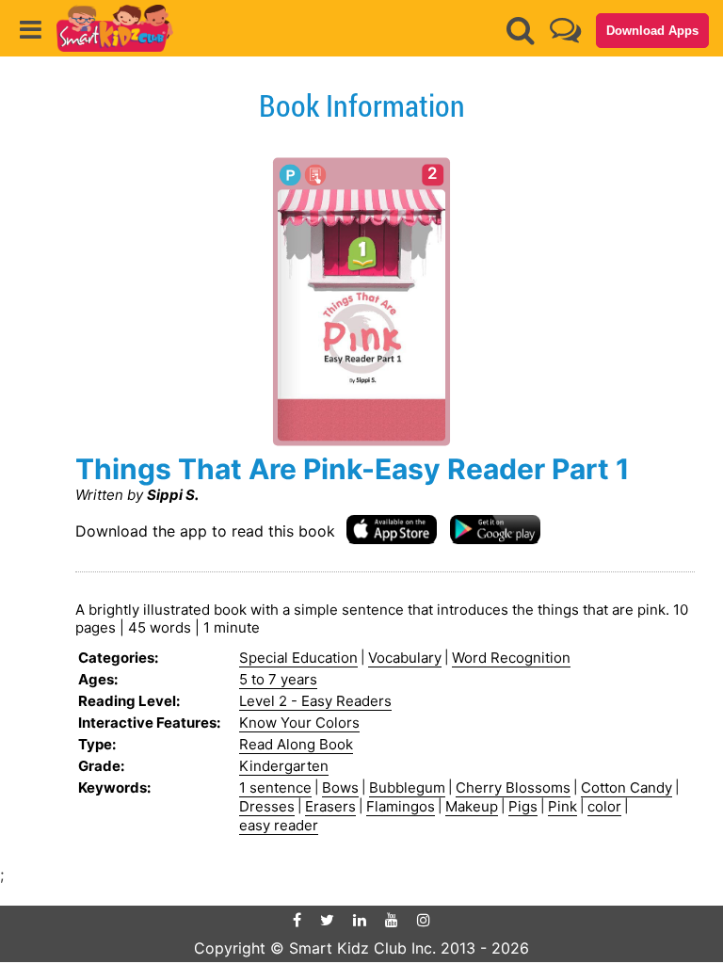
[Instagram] (423, 919)
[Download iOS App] (392, 528)
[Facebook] (297, 919)
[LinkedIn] (359, 919)
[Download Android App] (495, 528)
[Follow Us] (565, 29)
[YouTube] (391, 919)
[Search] (520, 30)
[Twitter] (327, 919)
